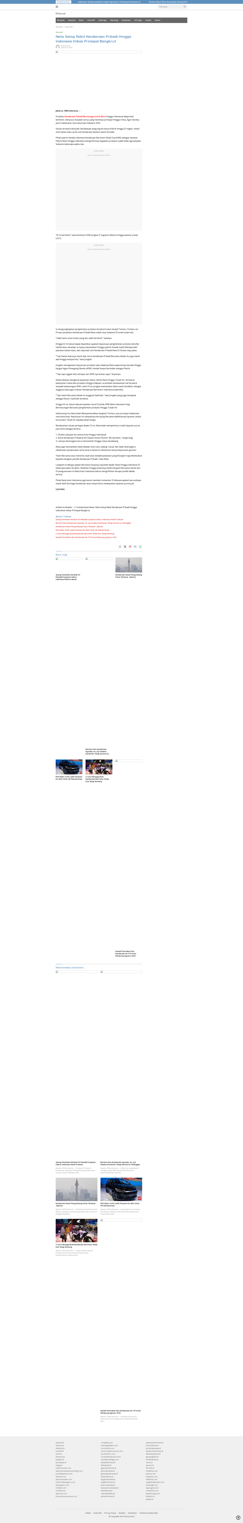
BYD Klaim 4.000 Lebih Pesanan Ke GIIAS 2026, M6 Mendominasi (82, 530)
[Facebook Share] (120, 547)
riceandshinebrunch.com (111, 1457)
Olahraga (102, 20)
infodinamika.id (152, 1459)
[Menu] (57, 7)
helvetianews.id (107, 1476)
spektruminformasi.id (154, 1451)
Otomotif (91, 20)
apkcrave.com (61, 1493)
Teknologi (114, 20)
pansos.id (150, 1465)
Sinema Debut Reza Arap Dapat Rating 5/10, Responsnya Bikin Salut (99, 2)
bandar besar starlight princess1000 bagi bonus (165, 27)
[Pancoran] (61, 13)
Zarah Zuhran (65, 46)
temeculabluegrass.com (65, 1482)
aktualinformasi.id (108, 1462)
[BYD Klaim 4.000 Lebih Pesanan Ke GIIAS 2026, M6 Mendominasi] (69, 767)
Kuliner (157, 20)
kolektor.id (150, 1496)
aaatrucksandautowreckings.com (69, 1471)
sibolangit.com (152, 1485)
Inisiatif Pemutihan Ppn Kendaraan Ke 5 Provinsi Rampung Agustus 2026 (86, 537)
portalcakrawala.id (153, 1448)
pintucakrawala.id (108, 1485)
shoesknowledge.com (110, 1459)
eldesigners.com (62, 1485)
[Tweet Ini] (125, 547)
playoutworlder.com (64, 1479)
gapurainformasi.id (108, 1468)
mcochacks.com (107, 1448)
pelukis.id (149, 1499)
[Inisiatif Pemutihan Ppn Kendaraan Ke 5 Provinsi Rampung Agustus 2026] (128, 854)
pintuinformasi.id (107, 1496)
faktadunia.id (106, 1465)
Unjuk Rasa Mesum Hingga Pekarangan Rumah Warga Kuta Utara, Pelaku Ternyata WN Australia (180, 2)
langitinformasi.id (108, 1482)
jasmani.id (60, 1442)
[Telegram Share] (135, 547)
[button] (184, 7)
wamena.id (60, 1457)
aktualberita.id (106, 1490)
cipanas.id (60, 1445)
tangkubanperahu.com (155, 1482)
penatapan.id (61, 1462)
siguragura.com (152, 1488)
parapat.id (60, 1459)
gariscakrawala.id (108, 1471)
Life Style (138, 20)
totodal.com (61, 1490)
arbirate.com (61, 1476)
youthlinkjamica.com (64, 1473)
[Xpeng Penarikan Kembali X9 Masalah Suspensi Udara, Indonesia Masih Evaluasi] (69, 564)
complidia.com (107, 1442)
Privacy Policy (110, 1513)
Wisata (148, 20)
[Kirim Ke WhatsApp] (140, 547)
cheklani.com (61, 1488)
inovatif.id (60, 1451)
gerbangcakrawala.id (109, 1473)
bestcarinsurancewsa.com (66, 1496)
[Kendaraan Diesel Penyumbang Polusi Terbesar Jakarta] (128, 564)
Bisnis (81, 20)
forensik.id (150, 1468)
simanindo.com (152, 1490)
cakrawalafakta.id (108, 1493)
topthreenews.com (63, 1468)
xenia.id (59, 1454)
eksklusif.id (60, 1448)
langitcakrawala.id (108, 1479)
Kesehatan (126, 20)
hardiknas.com (152, 1471)
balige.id (59, 1465)
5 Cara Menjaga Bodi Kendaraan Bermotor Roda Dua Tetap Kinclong (85, 534)
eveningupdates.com (109, 1445)
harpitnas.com (152, 1476)
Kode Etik (98, 1513)
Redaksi (122, 1513)
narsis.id (149, 1462)
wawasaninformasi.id (154, 1442)
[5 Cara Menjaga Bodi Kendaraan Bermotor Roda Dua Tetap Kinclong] (99, 767)
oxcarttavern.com (108, 1454)
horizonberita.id (152, 1445)
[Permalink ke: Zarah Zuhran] (58, 46)
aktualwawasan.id (153, 1454)
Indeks (88, 1513)
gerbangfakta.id (152, 1457)
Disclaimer (132, 1513)
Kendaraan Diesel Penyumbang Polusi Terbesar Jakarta (79, 526)
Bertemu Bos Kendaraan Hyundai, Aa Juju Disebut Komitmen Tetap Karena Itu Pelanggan (93, 523)
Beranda (61, 20)
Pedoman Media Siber (149, 1513)
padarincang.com (153, 1493)
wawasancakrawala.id (110, 1488)
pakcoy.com (151, 1473)
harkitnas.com (151, 1479)
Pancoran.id (129, 1516)
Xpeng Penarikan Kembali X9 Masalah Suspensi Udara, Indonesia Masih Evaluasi (89, 519)
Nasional (71, 20)
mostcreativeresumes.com (112, 1451)
